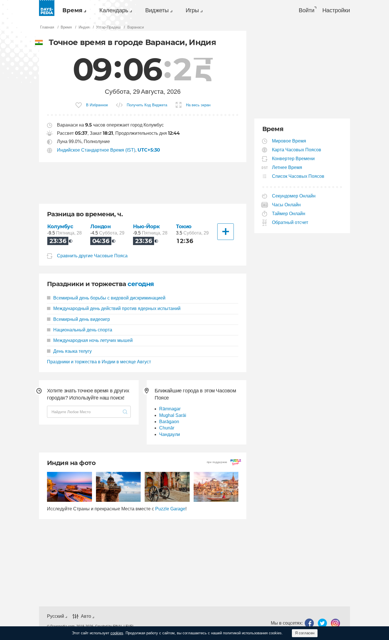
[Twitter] (322, 623)
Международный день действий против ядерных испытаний (117, 308)
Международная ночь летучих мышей (93, 340)
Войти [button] (306, 10)
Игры (192, 10)
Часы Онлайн (286, 204)
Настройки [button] (336, 10)
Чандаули (169, 434)
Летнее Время (287, 167)
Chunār (166, 427)
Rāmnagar (170, 408)
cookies (116, 633)
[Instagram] (335, 623)
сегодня (141, 284)
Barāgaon (169, 421)
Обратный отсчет (290, 222)
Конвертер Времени (293, 158)
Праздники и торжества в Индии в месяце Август (99, 361)
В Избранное (97, 105)
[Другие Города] (225, 231)
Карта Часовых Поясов (296, 149)
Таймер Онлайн (288, 213)
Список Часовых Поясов (298, 176)
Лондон (100, 226)
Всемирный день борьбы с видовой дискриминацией (109, 297)
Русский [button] (55, 616)
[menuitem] (72, 10)
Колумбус (60, 226)
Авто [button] (86, 616)
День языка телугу (72, 351)
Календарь (113, 10)
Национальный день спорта (82, 329)
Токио (184, 226)
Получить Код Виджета (147, 105)
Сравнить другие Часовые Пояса (92, 255)
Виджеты (157, 10)
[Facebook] (309, 623)
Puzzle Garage (170, 508)
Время (72, 10)
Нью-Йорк (146, 226)
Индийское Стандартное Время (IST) (96, 150)
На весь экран (198, 105)
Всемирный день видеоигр (81, 319)
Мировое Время (289, 140)
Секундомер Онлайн (294, 195)
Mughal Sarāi (172, 415)
